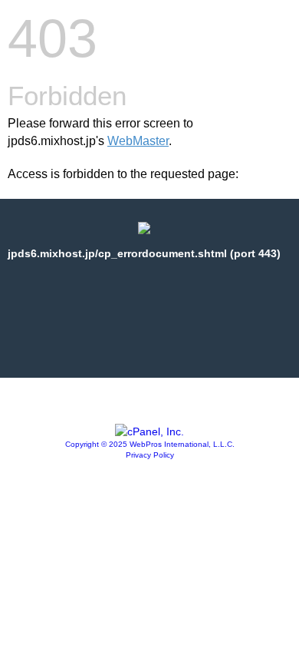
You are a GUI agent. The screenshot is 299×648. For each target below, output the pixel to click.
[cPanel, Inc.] (149, 431)
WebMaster (138, 140)
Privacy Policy (150, 455)
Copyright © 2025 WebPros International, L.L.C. (150, 444)
